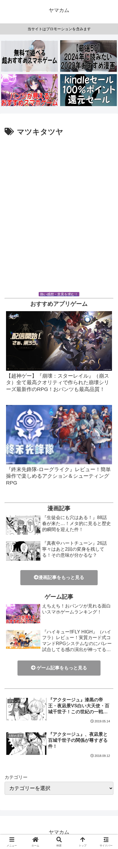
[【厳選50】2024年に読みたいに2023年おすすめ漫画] (88, 56)
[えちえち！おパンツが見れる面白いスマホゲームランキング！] (29, 90)
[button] (106, 774)
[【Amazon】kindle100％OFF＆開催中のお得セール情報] (88, 90)
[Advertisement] (59, 216)
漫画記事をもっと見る (61, 577)
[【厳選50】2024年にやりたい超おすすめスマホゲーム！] (29, 56)
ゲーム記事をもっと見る (61, 667)
